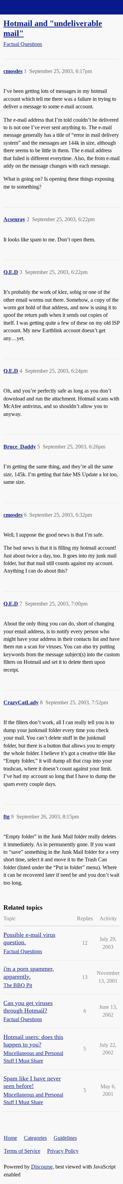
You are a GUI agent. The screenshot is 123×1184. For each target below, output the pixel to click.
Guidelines (65, 1138)
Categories (35, 1138)
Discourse (42, 1167)
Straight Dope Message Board (35, 7)
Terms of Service (22, 1151)
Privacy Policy (63, 1151)
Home (10, 1138)
